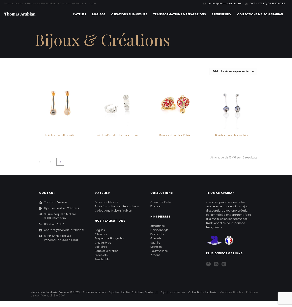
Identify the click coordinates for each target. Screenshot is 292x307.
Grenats (155, 238)
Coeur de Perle (160, 202)
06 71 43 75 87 (54, 224)
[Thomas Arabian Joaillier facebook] (208, 264)
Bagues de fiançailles (109, 238)
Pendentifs (102, 259)
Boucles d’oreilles (106, 251)
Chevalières (103, 243)
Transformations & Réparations (179, 14)
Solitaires (101, 247)
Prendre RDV (221, 14)
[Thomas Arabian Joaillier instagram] (223, 264)
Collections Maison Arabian (260, 14)
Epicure (155, 206)
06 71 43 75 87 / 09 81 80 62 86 (267, 3)
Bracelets (101, 255)
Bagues (100, 230)
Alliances (101, 234)
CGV (62, 295)
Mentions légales (231, 292)
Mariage (98, 14)
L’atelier (79, 14)
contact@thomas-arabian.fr (225, 3)
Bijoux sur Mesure (106, 202)
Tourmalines (159, 251)
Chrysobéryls (159, 230)
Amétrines (157, 226)
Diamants (157, 234)
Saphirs (155, 243)
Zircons (155, 255)
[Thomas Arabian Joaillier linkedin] (216, 264)
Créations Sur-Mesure (129, 14)
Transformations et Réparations (117, 206)
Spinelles (156, 247)
